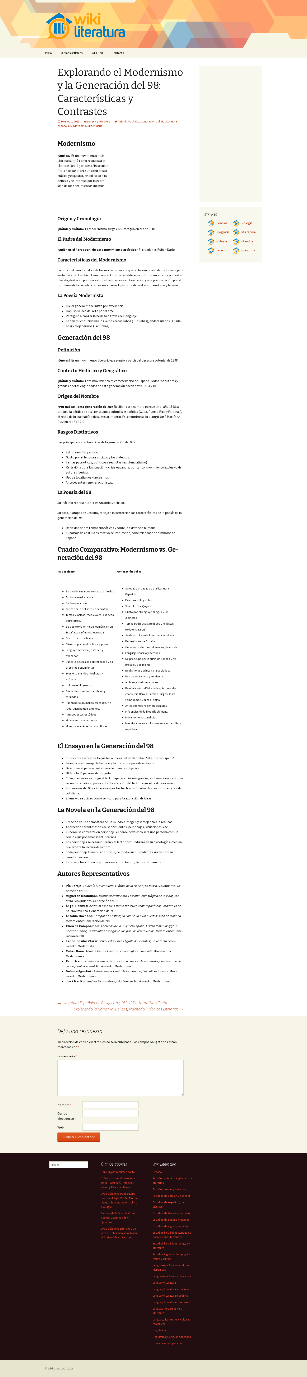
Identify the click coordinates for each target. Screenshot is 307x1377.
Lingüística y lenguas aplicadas (172, 1337)
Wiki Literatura (57, 1368)
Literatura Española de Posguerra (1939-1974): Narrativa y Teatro (112, 1002)
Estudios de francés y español (171, 1213)
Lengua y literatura (98, 121)
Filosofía (247, 241)
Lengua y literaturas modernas (172, 1302)
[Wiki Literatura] (153, 24)
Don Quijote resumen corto (118, 1172)
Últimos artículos (72, 53)
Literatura (248, 232)
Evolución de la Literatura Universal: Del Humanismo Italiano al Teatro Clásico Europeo (119, 1233)
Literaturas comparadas (168, 1343)
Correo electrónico (66, 1116)
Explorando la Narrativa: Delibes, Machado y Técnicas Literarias (129, 1009)
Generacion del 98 (152, 121)
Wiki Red (97, 53)
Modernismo (78, 126)
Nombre (64, 1105)
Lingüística (159, 1330)
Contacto (118, 53)
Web (60, 1127)
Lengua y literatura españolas (171, 1289)
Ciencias (221, 223)
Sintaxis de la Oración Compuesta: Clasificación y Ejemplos (118, 1217)
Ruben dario (95, 126)
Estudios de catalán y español (171, 1196)
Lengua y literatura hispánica (170, 1295)
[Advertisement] (146, 184)
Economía (248, 250)
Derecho (221, 250)
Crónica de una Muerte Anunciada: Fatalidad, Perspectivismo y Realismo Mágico (118, 1182)
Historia (221, 241)
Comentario (67, 1056)
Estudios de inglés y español (170, 1226)
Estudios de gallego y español (171, 1219)
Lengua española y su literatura (172, 1276)
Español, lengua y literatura (169, 1189)
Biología (246, 223)
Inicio (48, 53)
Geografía (223, 232)
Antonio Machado (128, 121)
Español (157, 1172)
